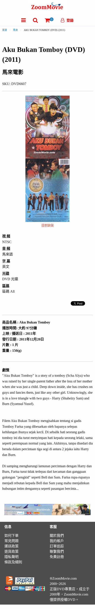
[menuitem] (23, 20)
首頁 (4, 30)
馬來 (15, 30)
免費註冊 (57, 557)
